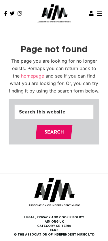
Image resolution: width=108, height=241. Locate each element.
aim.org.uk (54, 221)
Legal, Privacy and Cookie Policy (54, 217)
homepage (32, 76)
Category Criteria (54, 225)
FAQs (54, 230)
